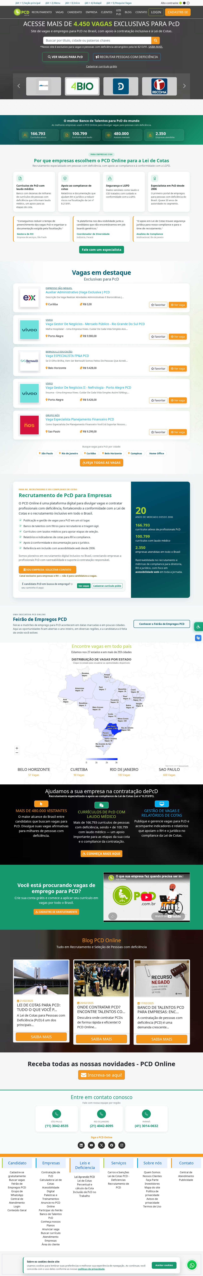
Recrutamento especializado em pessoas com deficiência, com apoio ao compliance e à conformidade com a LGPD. (101, 165)
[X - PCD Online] (101, 1145)
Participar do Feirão (50, 1210)
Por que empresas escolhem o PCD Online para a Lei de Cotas (101, 160)
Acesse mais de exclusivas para (101, 24)
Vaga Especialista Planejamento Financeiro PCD (80, 419)
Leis (118, 12)
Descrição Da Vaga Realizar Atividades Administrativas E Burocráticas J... (85, 297)
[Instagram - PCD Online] (121, 1145)
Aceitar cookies (164, 1265)
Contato (141, 12)
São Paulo (47, 453)
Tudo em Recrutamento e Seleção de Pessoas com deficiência (101, 947)
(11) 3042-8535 (56, 1125)
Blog (128, 12)
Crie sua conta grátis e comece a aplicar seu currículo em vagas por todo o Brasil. (56, 900)
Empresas (51, 1162)
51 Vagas (33, 775)
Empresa (91, 12)
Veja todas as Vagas (103, 462)
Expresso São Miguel (59, 288)
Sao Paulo (54, 431)
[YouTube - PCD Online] (91, 1145)
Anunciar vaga (50, 1229)
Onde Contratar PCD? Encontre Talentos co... (101, 1009)
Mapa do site (152, 1187)
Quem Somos (152, 1172)
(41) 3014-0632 (146, 1125)
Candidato (74, 12)
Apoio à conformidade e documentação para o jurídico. (56, 542)
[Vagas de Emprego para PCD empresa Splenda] (121, 86)
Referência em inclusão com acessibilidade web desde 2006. (59, 548)
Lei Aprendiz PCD (84, 1177)
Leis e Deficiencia (85, 1165)
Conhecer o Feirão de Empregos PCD (161, 624)
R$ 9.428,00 (89, 368)
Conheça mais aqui (103, 853)
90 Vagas (79, 775)
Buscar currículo (51, 1233)
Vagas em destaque (101, 272)
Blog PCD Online (101, 940)
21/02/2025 (26, 1001)
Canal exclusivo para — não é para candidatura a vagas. (58, 575)
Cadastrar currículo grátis (101, 66)
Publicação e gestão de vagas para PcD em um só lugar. (56, 520)
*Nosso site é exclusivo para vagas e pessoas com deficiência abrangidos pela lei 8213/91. (101, 47)
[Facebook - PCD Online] (111, 1145)
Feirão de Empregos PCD (40, 619)
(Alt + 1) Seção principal (28, 2)
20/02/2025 (86, 1003)
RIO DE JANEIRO (124, 769)
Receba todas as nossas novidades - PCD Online (101, 1064)
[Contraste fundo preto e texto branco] (184, 3)
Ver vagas (84, 585)
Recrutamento (42, 12)
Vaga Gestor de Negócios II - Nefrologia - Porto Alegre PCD (88, 387)
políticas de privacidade (91, 1268)
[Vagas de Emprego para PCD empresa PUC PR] (82, 86)
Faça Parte (152, 1180)
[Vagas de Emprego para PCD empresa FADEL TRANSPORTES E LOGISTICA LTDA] (159, 86)
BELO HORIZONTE (34, 769)
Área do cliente (51, 1244)
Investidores (152, 1183)
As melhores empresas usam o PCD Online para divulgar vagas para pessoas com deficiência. (101, 124)
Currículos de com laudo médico (101, 814)
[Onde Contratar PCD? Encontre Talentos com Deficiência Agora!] (101, 978)
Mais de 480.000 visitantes (41, 810)
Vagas (60, 12)
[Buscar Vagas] (155, 40)
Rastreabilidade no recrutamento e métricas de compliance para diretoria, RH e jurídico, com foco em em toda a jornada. (158, 565)
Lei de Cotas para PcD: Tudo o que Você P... (38, 1007)
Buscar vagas (17, 1180)
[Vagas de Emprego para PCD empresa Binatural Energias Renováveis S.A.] (44, 86)
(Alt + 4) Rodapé (93, 2)
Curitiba (53, 304)
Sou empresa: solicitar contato (48, 569)
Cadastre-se (178, 12)
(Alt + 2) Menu (53, 2)
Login (156, 12)
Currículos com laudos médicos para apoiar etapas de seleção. (60, 531)
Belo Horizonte (57, 368)
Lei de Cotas (84, 1180)
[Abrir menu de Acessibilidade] (198, 626)
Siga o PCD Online (101, 1137)
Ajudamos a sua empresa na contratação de (101, 791)
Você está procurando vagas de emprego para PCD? (56, 888)
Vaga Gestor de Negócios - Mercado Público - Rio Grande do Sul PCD (95, 324)
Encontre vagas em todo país (101, 646)
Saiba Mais (41, 1036)
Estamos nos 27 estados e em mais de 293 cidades (101, 652)
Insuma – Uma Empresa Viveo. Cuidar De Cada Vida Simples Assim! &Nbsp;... (87, 392)
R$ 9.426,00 (89, 399)
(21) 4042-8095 (101, 1125)
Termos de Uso (152, 1206)
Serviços (118, 1162)
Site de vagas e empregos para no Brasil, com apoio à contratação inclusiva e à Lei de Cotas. (101, 31)
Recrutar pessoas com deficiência (128, 57)
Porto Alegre (55, 336)
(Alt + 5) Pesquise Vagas (119, 2)
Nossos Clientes (152, 1176)
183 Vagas (124, 775)
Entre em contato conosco (101, 1097)
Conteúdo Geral (16, 1210)
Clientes (106, 12)
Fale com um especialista (101, 249)
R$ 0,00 (87, 304)
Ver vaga (179, 305)
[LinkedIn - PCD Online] (81, 1145)
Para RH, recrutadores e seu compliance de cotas (48, 489)
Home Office (156, 453)
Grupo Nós (53, 415)
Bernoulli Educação (59, 351)
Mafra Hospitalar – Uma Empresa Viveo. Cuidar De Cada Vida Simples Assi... (87, 328)
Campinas (136, 453)
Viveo (49, 319)
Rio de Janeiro (70, 453)
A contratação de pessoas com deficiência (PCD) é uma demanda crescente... (160, 1022)
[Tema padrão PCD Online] (180, 3)
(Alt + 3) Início (72, 2)
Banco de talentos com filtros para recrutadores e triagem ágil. (61, 526)
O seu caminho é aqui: (47, 585)
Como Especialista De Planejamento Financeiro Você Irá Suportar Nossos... (86, 424)
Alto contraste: (170, 3)
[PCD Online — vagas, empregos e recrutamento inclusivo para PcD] (21, 12)
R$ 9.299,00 (89, 431)
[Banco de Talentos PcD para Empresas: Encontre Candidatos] (162, 978)
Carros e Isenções (118, 1172)
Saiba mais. (155, 47)
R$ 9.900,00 (89, 336)
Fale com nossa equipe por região (101, 1102)
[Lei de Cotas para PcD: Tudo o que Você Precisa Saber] (41, 977)
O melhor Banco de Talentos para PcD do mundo (101, 121)
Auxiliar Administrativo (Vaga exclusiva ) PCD (78, 292)
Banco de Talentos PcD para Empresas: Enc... (161, 1009)
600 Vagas (169, 775)
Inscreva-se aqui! (104, 1075)
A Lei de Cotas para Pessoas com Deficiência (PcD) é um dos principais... (41, 1020)
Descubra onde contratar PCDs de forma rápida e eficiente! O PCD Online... (100, 1022)
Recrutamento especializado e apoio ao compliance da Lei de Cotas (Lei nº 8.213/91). (101, 796)
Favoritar (159, 305)
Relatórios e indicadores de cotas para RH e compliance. (57, 537)
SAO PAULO (169, 769)
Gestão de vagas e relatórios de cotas (161, 813)
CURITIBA (79, 769)
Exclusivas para (101, 279)
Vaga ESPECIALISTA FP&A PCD (67, 356)
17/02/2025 (147, 1003)
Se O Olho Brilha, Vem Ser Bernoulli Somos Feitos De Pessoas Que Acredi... (87, 360)
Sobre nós (153, 1162)
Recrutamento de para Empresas (65, 495)
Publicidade (186, 1180)
